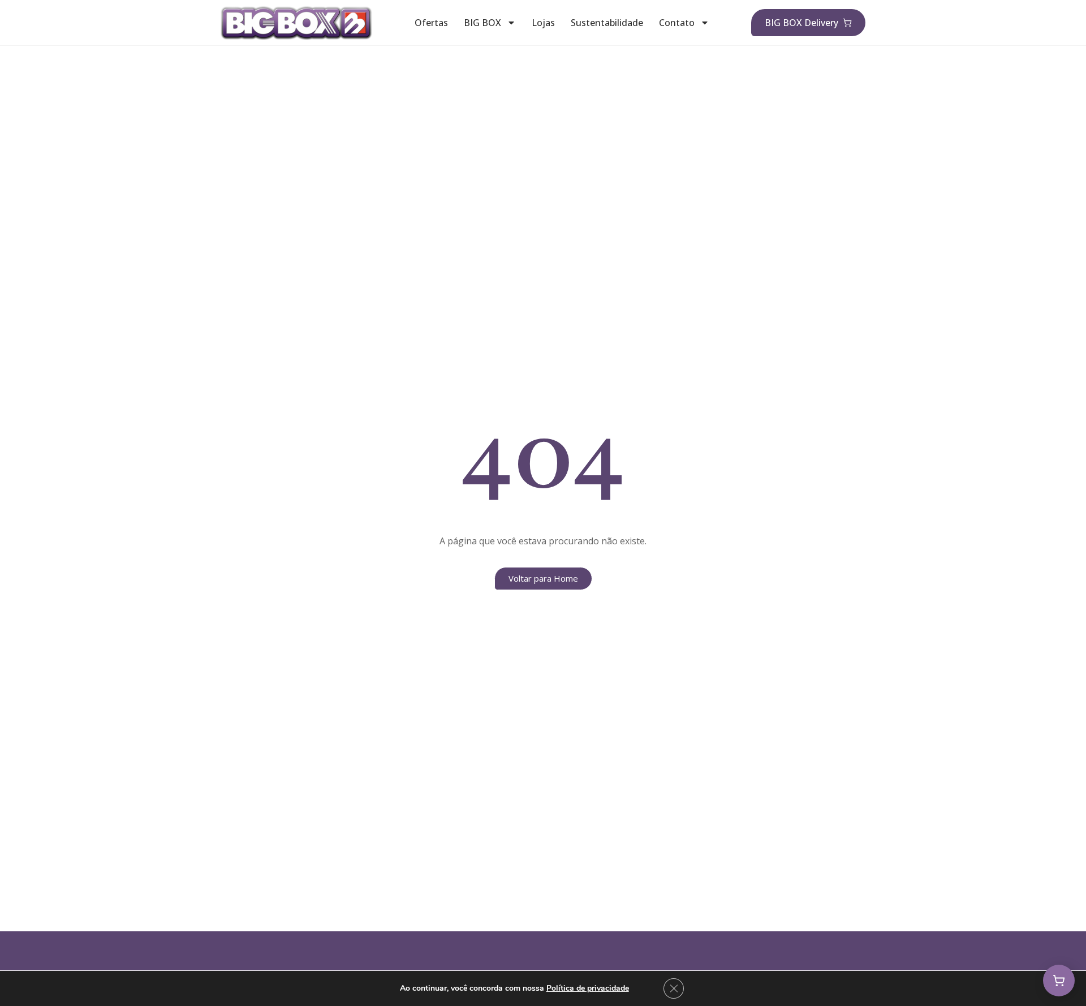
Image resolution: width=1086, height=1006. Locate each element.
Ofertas (431, 22)
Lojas (543, 22)
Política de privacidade (587, 988)
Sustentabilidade (607, 22)
